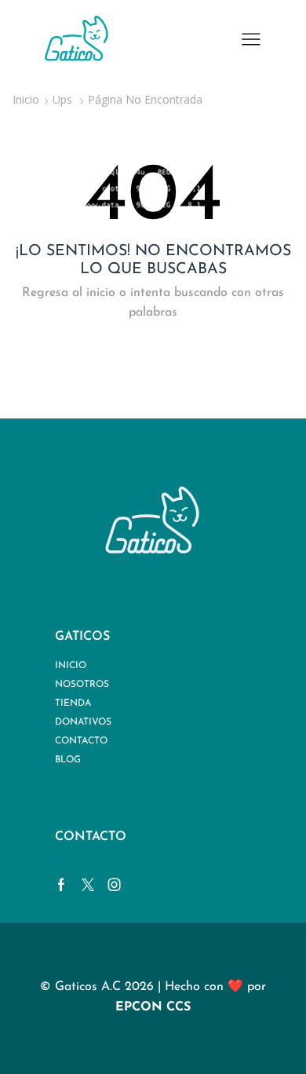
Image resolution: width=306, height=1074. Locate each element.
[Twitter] (88, 885)
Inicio (26, 99)
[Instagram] (114, 885)
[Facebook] (61, 885)
